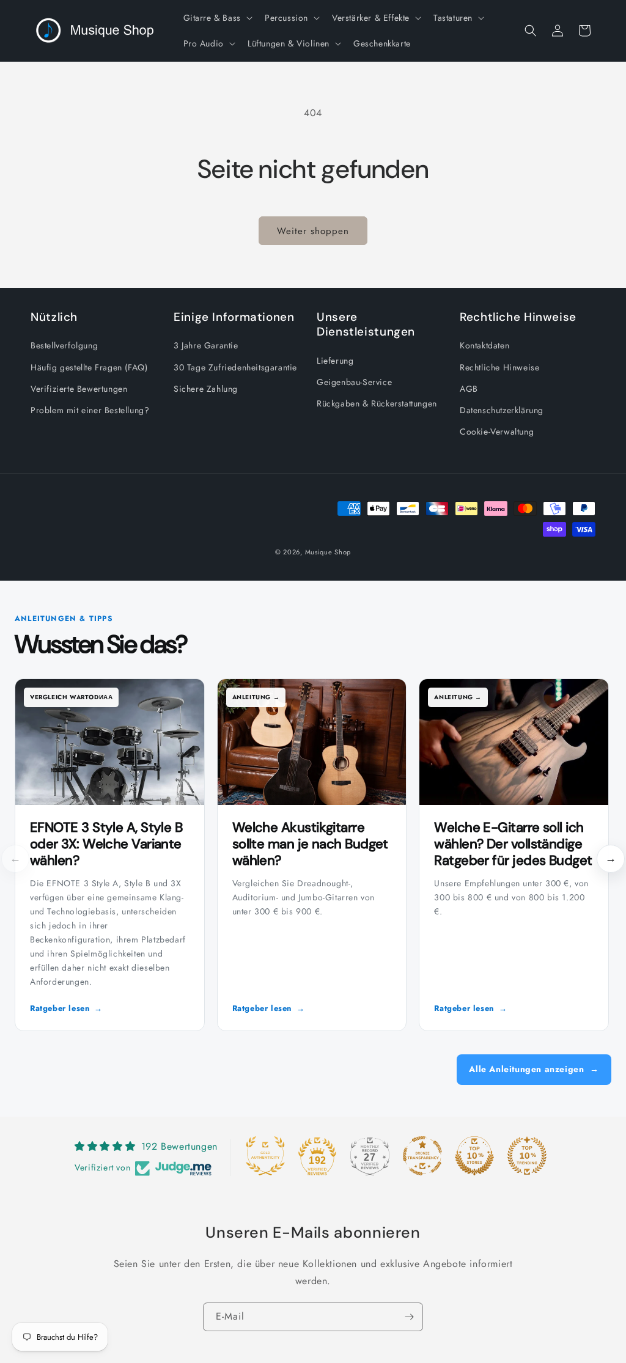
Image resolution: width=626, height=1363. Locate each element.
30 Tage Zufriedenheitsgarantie (235, 367)
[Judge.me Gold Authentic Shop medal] (265, 1155)
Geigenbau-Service (354, 382)
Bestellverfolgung (64, 345)
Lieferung (335, 361)
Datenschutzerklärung (501, 410)
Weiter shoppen (313, 231)
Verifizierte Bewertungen (79, 389)
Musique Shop (328, 552)
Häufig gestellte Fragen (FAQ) (89, 367)
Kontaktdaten (484, 345)
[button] (216, 18)
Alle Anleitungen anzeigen (534, 1069)
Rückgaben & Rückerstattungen (377, 403)
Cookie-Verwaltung (497, 431)
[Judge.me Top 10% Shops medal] (474, 1155)
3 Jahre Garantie (206, 345)
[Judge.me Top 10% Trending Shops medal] (527, 1155)
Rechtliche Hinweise (499, 367)
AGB (469, 389)
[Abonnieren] (409, 1316)
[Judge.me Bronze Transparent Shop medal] (422, 1155)
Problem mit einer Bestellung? (90, 410)
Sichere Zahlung (206, 389)
